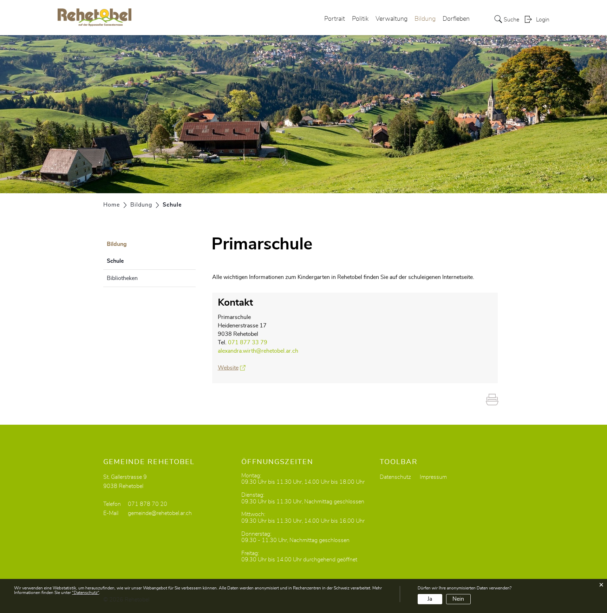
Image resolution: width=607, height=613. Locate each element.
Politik (360, 19)
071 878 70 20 (147, 504)
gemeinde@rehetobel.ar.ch (160, 513)
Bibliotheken (122, 278)
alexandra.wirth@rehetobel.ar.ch (258, 351)
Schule (133, 261)
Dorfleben (456, 19)
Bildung (425, 19)
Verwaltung (391, 19)
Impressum (433, 477)
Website (232, 368)
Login (542, 19)
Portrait (334, 19)
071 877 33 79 (247, 342)
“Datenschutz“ (85, 593)
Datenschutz (395, 477)
